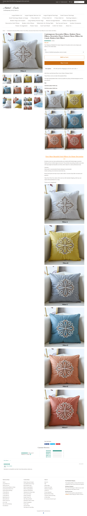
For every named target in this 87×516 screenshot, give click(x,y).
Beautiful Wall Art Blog (48, 493)
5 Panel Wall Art (6, 495)
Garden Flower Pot (27, 497)
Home (4, 30)
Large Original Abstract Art (33, 15)
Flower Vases (34, 26)
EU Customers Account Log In (50, 498)
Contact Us (46, 490)
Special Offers (47, 485)
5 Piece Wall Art (59, 18)
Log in (57, 2)
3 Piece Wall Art (35, 18)
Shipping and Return (48, 488)
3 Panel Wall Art (6, 492)
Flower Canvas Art (6, 500)
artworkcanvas (47, 510)
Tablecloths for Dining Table (45, 23)
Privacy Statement (47, 492)
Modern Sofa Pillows (28, 23)
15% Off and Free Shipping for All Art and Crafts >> (65, 68)
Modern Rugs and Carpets (17, 20)
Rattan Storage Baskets (53, 20)
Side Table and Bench (28, 498)
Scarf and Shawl (45, 26)
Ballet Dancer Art (6, 497)
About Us (69, 26)
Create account (64, 2)
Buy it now (64, 63)
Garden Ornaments (75, 23)
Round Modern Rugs (28, 485)
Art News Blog (47, 497)
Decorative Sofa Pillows (13, 23)
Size (45, 49)
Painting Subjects (71, 18)
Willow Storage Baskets (69, 20)
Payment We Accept (48, 487)
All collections (5, 505)
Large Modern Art (17, 15)
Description (48, 68)
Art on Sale (5, 502)
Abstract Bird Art (6, 498)
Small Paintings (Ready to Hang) (18, 18)
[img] (7, 464)
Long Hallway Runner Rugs (36, 20)
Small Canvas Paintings (67, 15)
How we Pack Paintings (7, 503)
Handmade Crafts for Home (29, 500)
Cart (72, 2)
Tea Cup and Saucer (61, 23)
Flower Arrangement (21, 26)
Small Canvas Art (6, 485)
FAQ (45, 483)
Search (4, 482)
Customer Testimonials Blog (49, 495)
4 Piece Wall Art (47, 18)
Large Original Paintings (51, 15)
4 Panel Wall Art (6, 493)
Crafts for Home (58, 26)
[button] (47, 40)
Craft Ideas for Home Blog (29, 507)
